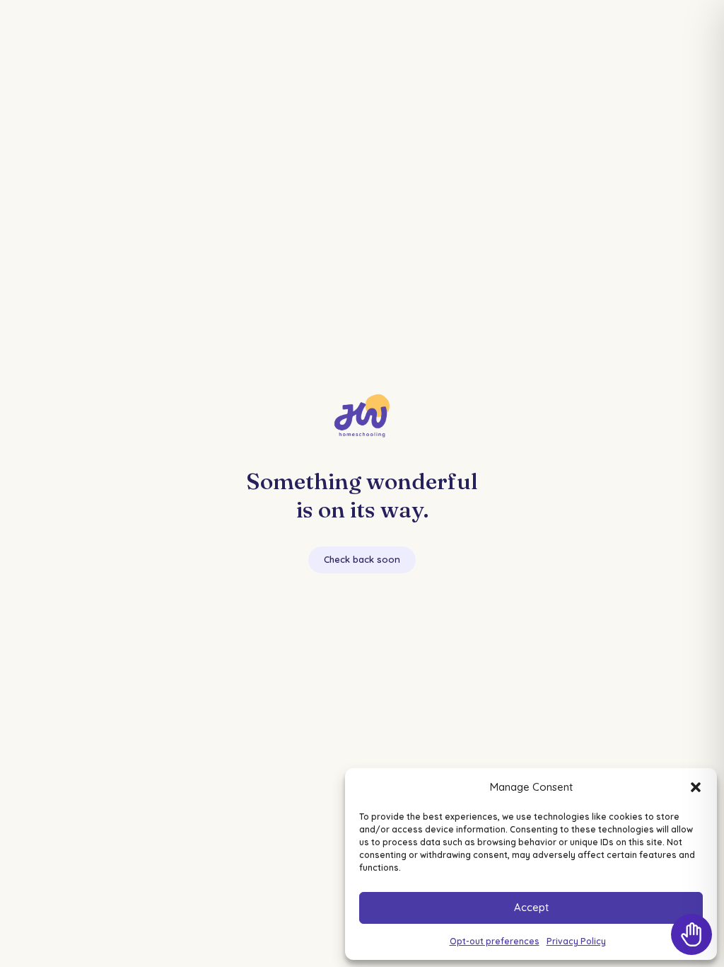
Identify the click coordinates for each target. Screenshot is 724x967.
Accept (531, 907)
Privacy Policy (576, 941)
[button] (696, 787)
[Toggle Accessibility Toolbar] (691, 934)
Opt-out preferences (494, 941)
